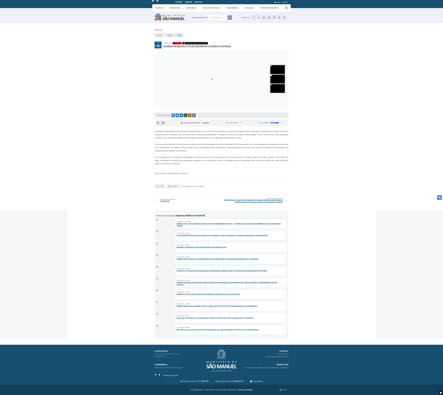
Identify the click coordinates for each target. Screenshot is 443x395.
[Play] (158, 122)
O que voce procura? (200, 17)
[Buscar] (229, 17)
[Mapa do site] (279, 17)
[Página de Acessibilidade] (284, 17)
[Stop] (163, 122)
